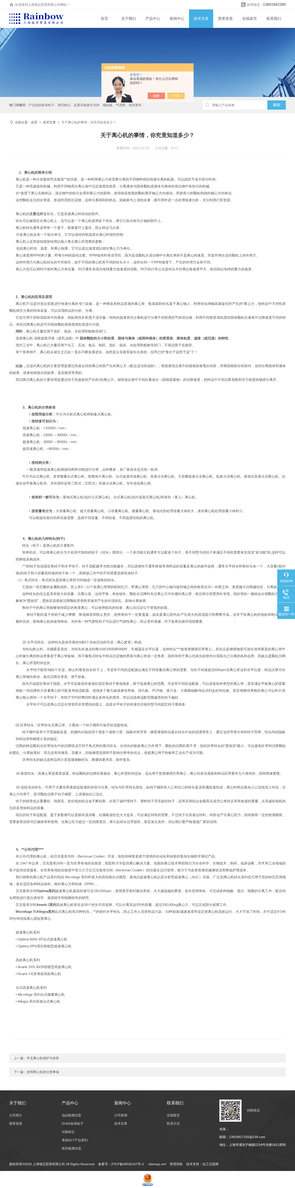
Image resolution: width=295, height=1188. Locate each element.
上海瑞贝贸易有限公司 (44, 4)
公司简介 (15, 1115)
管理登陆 (176, 1164)
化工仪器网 (210, 1164)
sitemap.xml (157, 1164)
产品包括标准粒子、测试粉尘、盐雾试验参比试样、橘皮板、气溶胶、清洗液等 (85, 105)
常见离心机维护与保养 (43, 1058)
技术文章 (201, 18)
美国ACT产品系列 (75, 1140)
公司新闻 (120, 1115)
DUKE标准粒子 (72, 1123)
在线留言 (249, 18)
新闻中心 (177, 18)
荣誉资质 (225, 18)
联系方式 (173, 1123)
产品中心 (152, 18)
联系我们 (273, 18)
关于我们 (128, 18)
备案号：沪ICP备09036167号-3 (121, 1164)
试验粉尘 (68, 1132)
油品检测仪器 (71, 1115)
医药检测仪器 (71, 1148)
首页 (104, 18)
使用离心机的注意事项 (43, 1072)
